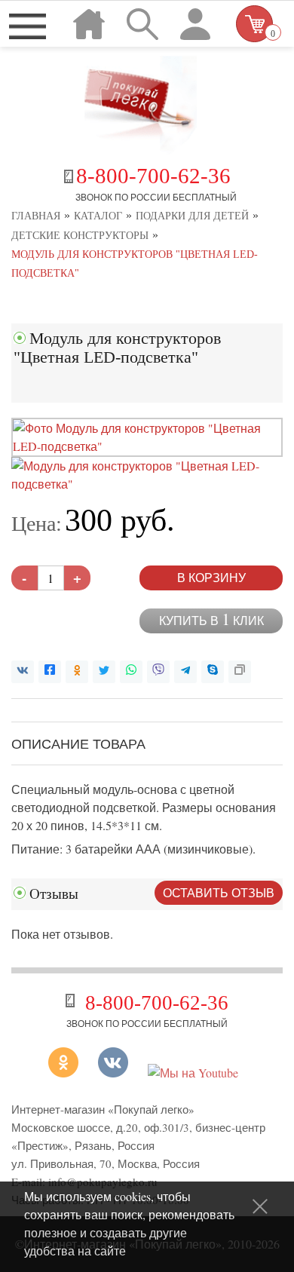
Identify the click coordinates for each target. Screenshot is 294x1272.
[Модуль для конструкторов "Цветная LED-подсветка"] (147, 446)
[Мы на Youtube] (193, 1072)
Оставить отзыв (218, 892)
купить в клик (211, 619)
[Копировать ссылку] (239, 672)
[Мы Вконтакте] (113, 1072)
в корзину (211, 577)
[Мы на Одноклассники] (69, 1072)
